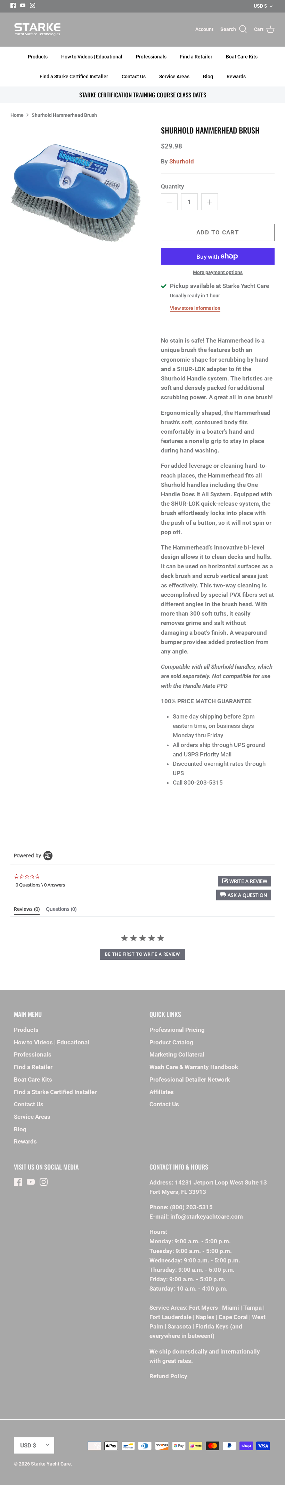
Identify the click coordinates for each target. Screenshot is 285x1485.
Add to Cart (217, 232)
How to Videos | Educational (91, 56)
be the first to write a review (142, 954)
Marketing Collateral (176, 1054)
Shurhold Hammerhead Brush (64, 115)
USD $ (260, 6)
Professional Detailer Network (189, 1079)
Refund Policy (168, 1376)
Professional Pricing (177, 1029)
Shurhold (181, 161)
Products (38, 56)
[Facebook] (13, 5)
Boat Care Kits (242, 56)
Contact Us (134, 76)
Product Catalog (171, 1042)
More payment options (218, 272)
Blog (208, 76)
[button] (243, 895)
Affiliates (161, 1092)
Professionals (151, 56)
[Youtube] (22, 5)
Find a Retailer (196, 56)
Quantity (172, 186)
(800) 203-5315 (191, 1207)
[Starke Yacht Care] (37, 29)
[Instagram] (32, 5)
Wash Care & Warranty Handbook (193, 1066)
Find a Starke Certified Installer (74, 76)
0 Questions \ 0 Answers (40, 885)
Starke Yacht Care (51, 1464)
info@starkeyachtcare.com (206, 1216)
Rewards (236, 76)
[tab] (27, 910)
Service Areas (174, 76)
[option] (76, 192)
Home (17, 115)
